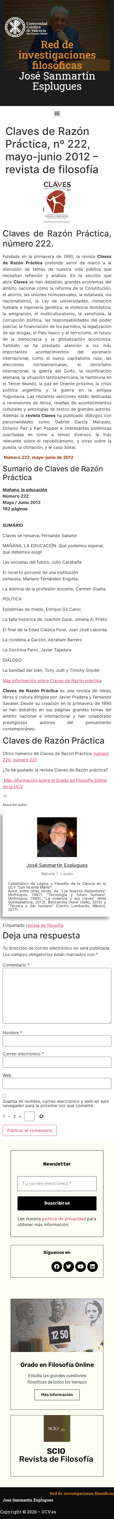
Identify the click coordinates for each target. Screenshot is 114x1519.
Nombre (12, 1032)
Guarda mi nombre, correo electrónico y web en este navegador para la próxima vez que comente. (56, 1103)
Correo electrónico (23, 1054)
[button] (57, 113)
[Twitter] (68, 1266)
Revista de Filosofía (56, 1459)
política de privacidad (64, 1218)
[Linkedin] (92, 1266)
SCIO (56, 1451)
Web (7, 1075)
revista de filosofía (44, 925)
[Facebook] (56, 1266)
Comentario (16, 965)
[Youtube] (80, 1266)
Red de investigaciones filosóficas (57, 54)
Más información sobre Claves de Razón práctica (52, 680)
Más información (57, 1394)
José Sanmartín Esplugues (57, 81)
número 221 (24, 759)
